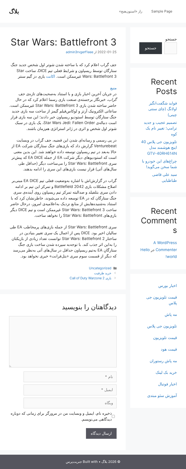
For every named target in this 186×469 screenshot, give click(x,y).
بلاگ (14, 11)
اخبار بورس (167, 285)
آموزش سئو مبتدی (162, 395)
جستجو (171, 39)
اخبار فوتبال (167, 384)
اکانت (50, 76)
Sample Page (161, 11)
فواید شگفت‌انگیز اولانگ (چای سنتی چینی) (162, 109)
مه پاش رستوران (163, 361)
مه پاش (171, 314)
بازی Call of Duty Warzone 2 (90, 278)
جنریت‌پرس (74, 461)
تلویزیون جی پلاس (162, 326)
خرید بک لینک (166, 372)
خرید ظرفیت (102, 273)
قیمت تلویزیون (165, 337)
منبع (113, 88)
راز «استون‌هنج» (130, 11)
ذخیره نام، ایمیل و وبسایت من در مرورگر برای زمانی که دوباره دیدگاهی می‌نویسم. (61, 416)
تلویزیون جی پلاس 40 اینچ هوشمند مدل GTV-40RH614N (159, 148)
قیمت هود (169, 349)
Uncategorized (100, 268)
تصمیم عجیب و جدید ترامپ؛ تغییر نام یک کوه (160, 128)
